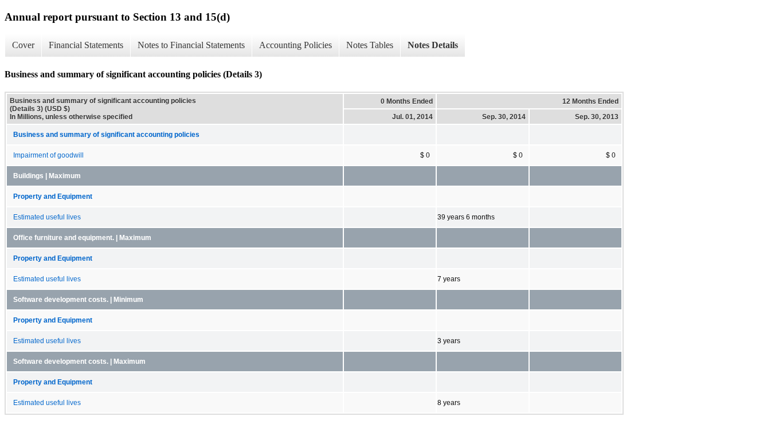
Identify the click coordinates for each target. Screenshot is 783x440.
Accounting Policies (295, 45)
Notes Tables (369, 45)
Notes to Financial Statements (191, 45)
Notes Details (433, 45)
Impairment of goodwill (48, 155)
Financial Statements (86, 45)
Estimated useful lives (47, 217)
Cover (23, 45)
